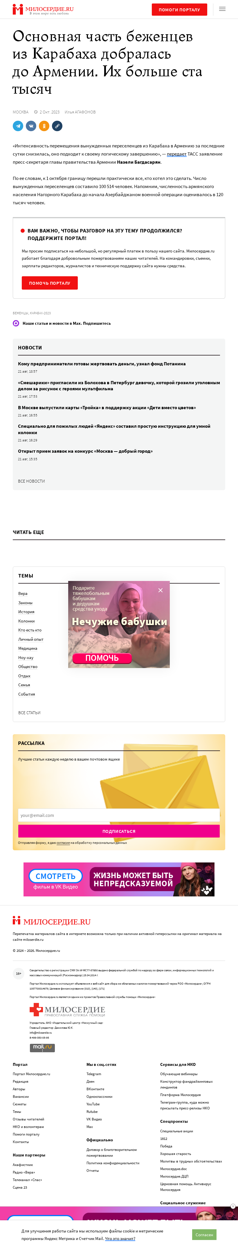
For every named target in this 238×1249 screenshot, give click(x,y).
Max (89, 1126)
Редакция (20, 1081)
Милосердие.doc (173, 1168)
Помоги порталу (179, 9)
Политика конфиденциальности (112, 1162)
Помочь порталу (50, 283)
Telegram (93, 1073)
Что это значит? (120, 1238)
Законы (25, 602)
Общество (27, 666)
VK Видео (94, 1119)
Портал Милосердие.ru (31, 1073)
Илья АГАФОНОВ (80, 112)
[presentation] (119, 815)
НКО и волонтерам (28, 1126)
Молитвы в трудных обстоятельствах (191, 1161)
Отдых (24, 675)
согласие (63, 842)
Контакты (21, 1141)
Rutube (92, 1111)
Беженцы (20, 313)
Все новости (31, 481)
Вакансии (21, 1096)
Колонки (26, 621)
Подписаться (119, 831)
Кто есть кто (30, 630)
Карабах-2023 (40, 313)
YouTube (93, 1104)
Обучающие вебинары (179, 1073)
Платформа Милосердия (180, 1094)
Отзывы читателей (28, 1119)
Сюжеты (19, 1104)
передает (177, 154)
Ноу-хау (25, 657)
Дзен (90, 1081)
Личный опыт (31, 639)
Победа (166, 1146)
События (26, 694)
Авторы (19, 1088)
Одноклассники (99, 1096)
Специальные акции (176, 1131)
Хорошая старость (175, 1153)
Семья (24, 684)
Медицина (27, 648)
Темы (17, 1111)
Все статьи (29, 712)
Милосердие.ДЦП (174, 1176)
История (26, 611)
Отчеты (92, 1170)
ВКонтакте (95, 1088)
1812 (163, 1138)
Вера (23, 593)
